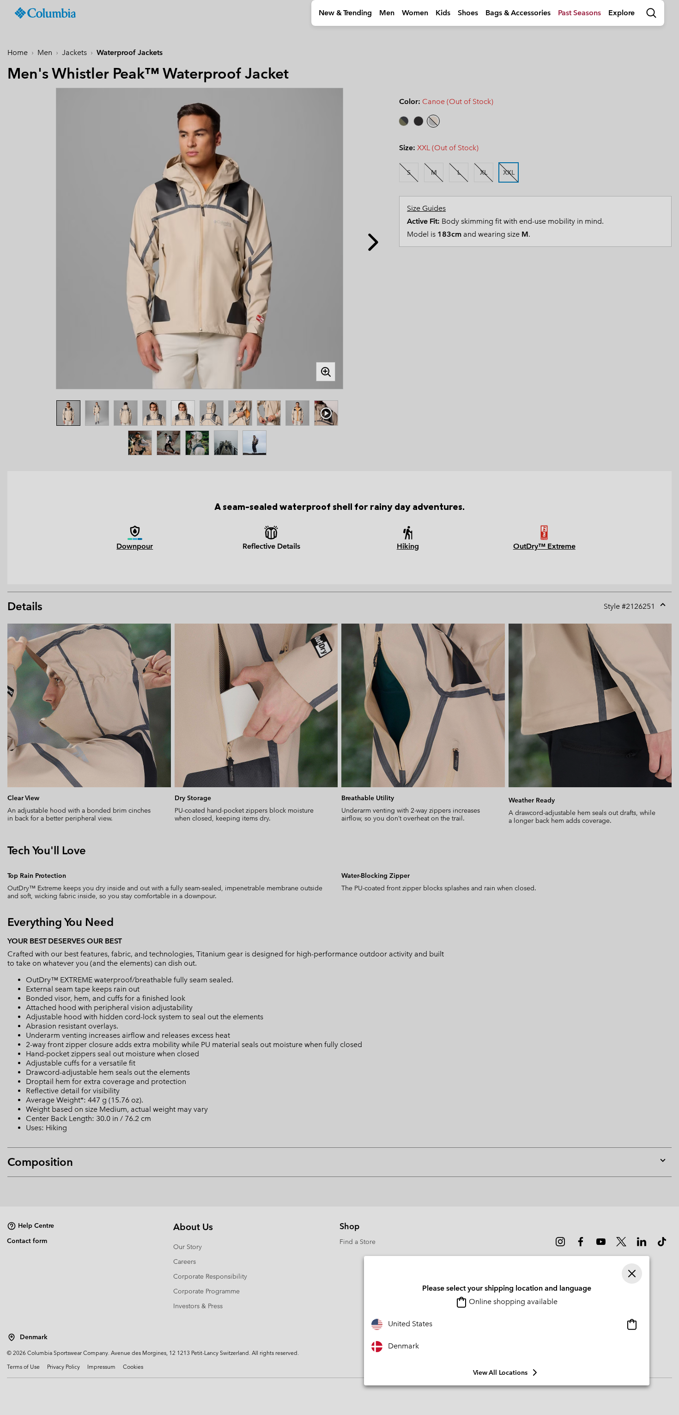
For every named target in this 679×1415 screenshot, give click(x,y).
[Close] (632, 1273)
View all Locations (500, 1372)
